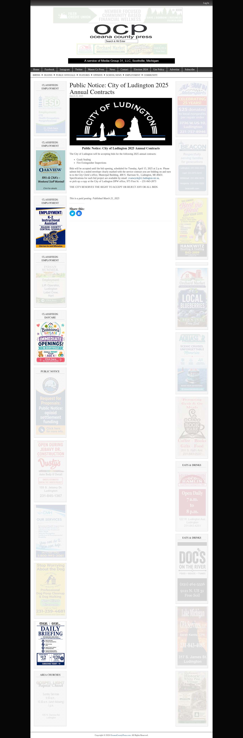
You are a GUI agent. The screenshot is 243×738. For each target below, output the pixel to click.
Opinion (97, 75)
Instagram (65, 69)
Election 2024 (141, 69)
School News (114, 75)
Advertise (174, 69)
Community (151, 75)
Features (84, 75)
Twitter (79, 69)
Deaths (48, 75)
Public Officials (65, 75)
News (112, 69)
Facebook (49, 69)
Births (36, 75)
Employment (132, 75)
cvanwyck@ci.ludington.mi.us (143, 178)
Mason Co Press (96, 69)
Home (36, 69)
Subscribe (190, 69)
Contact (124, 69)
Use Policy (158, 69)
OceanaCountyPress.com (120, 735)
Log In (206, 3)
